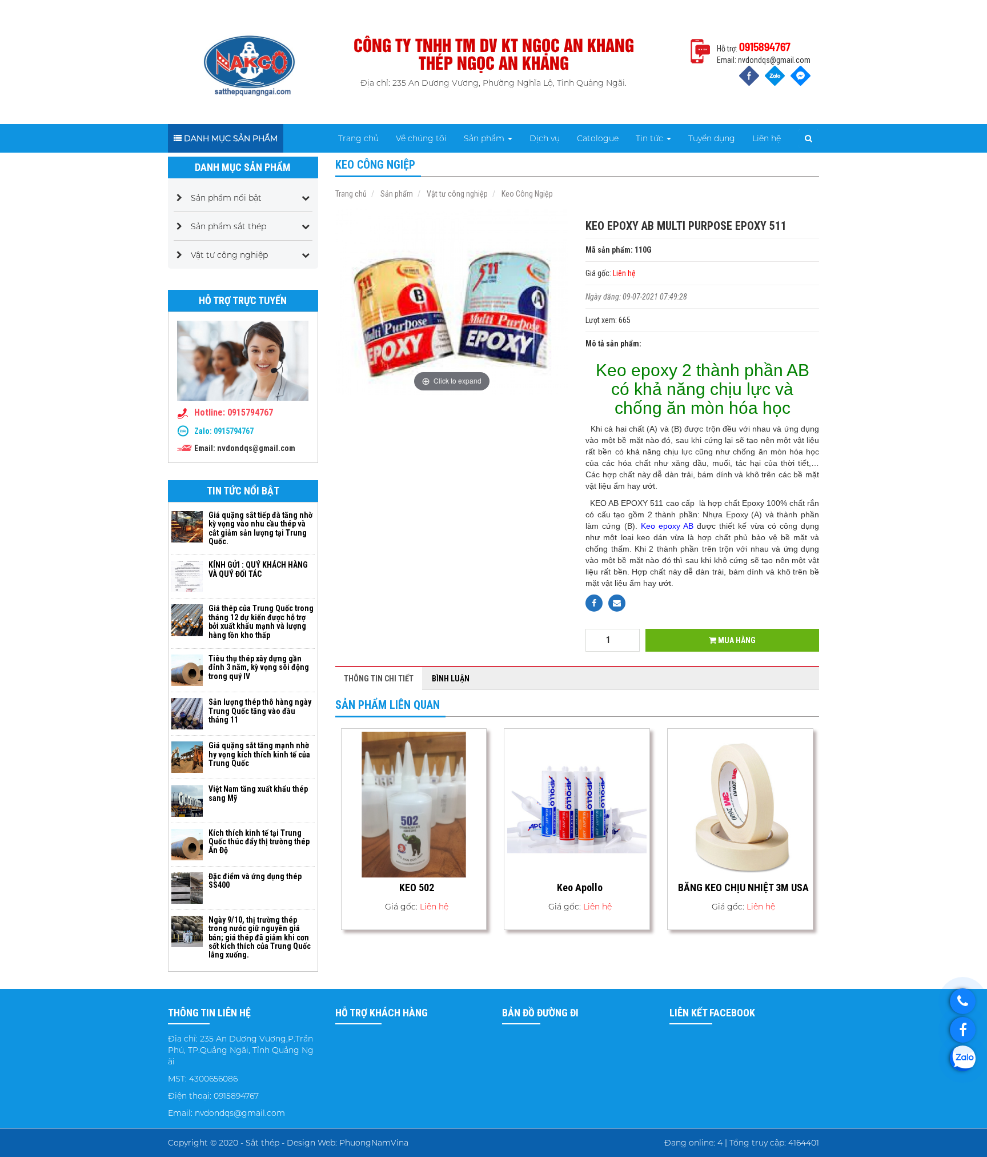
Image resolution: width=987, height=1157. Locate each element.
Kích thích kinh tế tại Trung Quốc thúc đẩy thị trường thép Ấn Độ (259, 841)
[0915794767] (963, 1001)
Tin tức (650, 138)
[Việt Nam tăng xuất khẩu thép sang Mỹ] (187, 800)
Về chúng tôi (421, 138)
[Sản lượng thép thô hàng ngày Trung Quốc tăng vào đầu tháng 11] (187, 712)
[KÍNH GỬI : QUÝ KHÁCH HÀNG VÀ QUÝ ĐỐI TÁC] (187, 576)
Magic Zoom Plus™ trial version (384, 219)
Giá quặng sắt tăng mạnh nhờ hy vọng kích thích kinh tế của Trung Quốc (259, 754)
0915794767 (234, 431)
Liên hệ (766, 138)
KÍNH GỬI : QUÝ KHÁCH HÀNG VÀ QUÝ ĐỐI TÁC (258, 569)
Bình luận (451, 678)
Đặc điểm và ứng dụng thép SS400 (255, 880)
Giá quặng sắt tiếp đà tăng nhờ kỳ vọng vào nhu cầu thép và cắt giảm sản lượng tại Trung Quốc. (260, 528)
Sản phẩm (485, 138)
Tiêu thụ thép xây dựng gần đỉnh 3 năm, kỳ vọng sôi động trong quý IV (258, 667)
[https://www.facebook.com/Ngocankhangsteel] (963, 1030)
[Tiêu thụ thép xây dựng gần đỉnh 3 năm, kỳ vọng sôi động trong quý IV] (187, 669)
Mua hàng (736, 640)
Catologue (598, 138)
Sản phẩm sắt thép (228, 226)
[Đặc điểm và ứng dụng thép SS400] (187, 887)
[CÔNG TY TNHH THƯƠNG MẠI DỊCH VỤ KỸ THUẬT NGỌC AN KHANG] (249, 61)
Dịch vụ (544, 138)
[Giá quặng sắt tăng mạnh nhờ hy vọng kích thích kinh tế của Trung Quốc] (187, 756)
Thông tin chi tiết (379, 678)
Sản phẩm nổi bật (226, 198)
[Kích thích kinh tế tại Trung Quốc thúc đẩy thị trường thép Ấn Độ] (187, 843)
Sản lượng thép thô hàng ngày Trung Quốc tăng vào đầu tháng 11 (259, 710)
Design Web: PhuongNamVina (347, 1143)
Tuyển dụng (711, 138)
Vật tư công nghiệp (229, 255)
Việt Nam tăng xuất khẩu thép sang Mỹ (258, 793)
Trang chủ (358, 138)
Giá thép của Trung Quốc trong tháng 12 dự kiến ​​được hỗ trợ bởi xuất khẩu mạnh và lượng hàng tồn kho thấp (261, 621)
